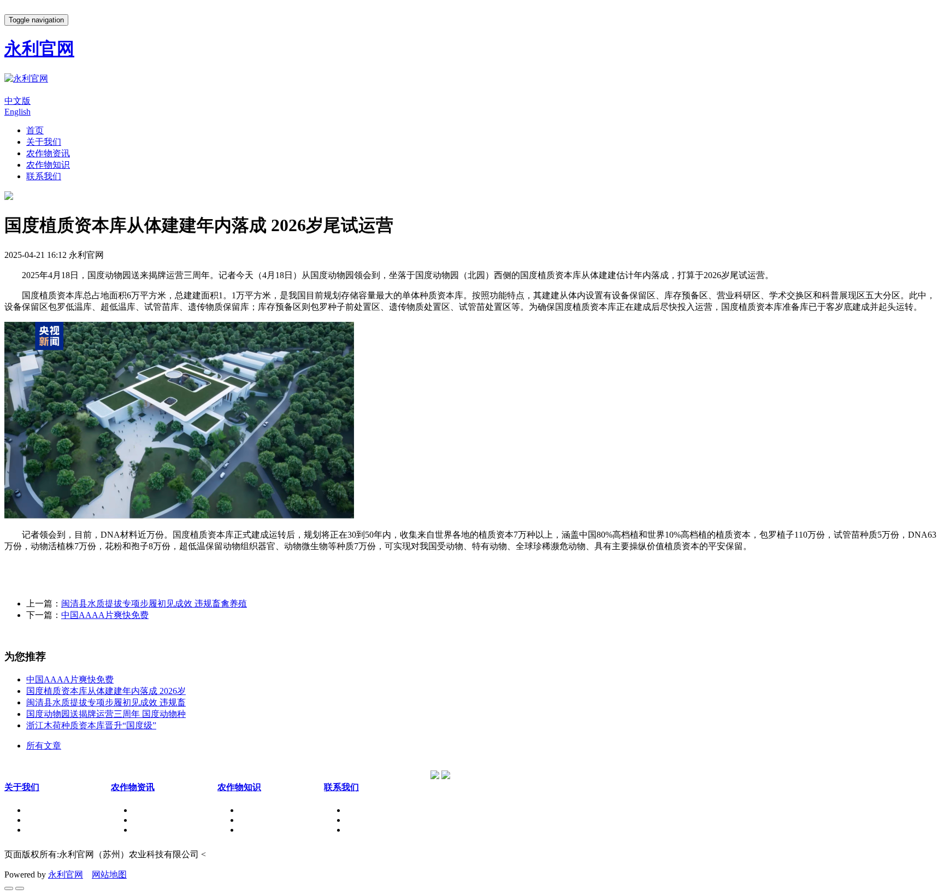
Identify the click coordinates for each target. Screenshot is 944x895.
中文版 (17, 100)
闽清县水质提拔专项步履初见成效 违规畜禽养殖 (154, 603)
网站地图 (109, 874)
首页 (35, 130)
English (17, 111)
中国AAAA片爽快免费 (105, 615)
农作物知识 (48, 164)
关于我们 (43, 141)
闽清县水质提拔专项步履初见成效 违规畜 (106, 702)
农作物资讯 (48, 153)
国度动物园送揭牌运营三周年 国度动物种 (106, 714)
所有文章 (43, 745)
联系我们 (43, 176)
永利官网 (65, 874)
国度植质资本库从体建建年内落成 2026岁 (106, 691)
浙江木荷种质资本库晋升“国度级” (91, 725)
